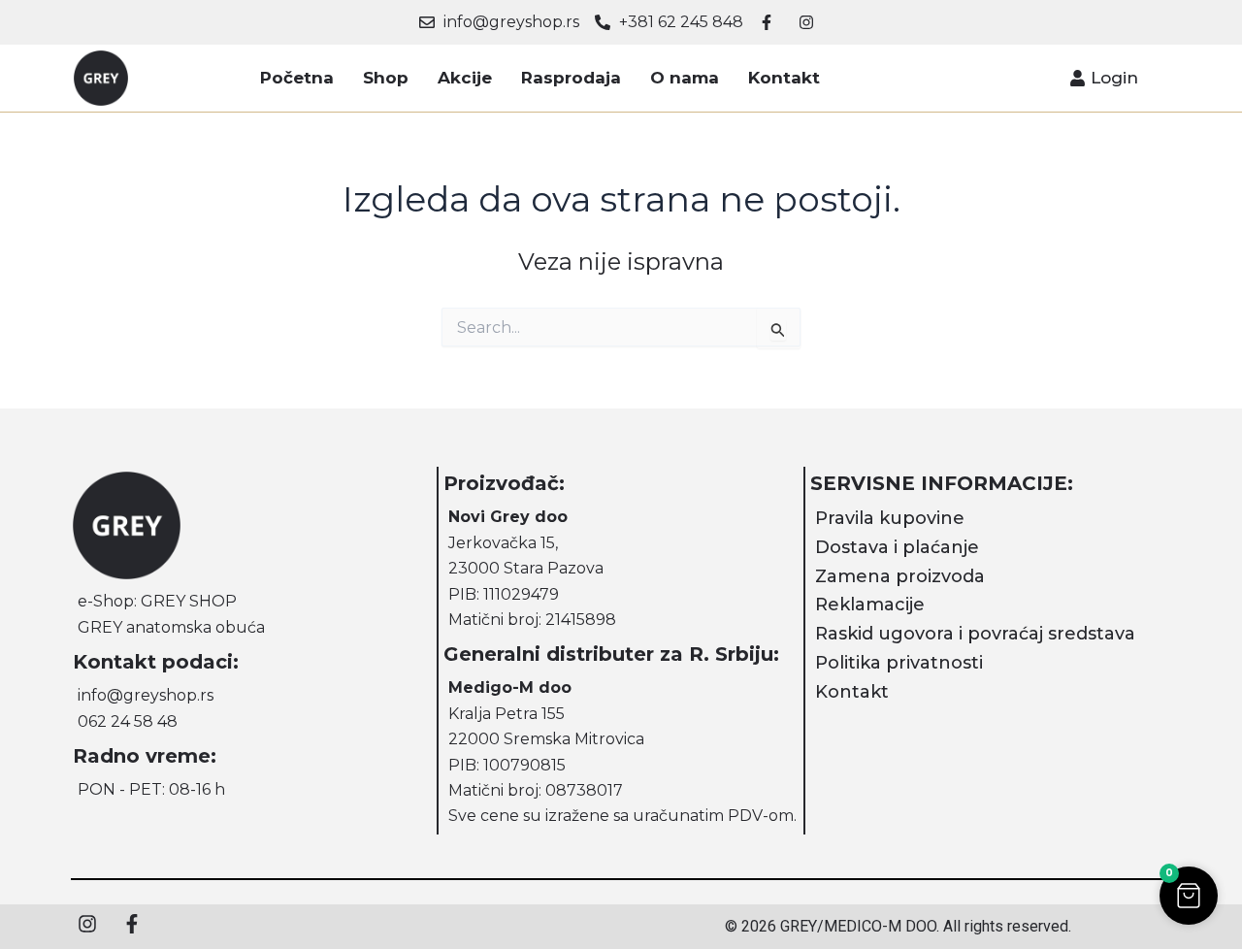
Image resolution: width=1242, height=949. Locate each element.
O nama (684, 77)
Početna (297, 77)
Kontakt (784, 77)
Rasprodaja (571, 77)
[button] (1189, 896)
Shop (386, 77)
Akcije (465, 77)
